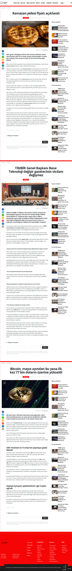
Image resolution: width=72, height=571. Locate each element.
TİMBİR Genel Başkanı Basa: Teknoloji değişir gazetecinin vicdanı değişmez (63, 92)
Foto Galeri (29, 542)
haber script (2, 569)
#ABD (12, 507)
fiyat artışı (25, 79)
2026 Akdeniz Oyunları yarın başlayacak (62, 55)
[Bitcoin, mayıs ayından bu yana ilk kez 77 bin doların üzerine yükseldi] (25, 394)
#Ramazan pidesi (10, 130)
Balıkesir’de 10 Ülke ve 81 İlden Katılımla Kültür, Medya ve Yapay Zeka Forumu (63, 148)
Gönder (45, 142)
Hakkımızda (3, 554)
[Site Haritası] (16, 549)
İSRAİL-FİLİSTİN (30, 3)
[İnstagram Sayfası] (6, 549)
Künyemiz (29, 553)
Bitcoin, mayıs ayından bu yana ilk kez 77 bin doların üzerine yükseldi (63, 48)
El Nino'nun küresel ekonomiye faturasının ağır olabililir (63, 72)
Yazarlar (29, 547)
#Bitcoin (8, 507)
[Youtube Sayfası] (9, 549)
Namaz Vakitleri (53, 549)
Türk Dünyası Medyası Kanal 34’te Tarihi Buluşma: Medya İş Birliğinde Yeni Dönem (63, 119)
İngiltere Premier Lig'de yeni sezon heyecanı (62, 35)
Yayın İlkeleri (3, 556)
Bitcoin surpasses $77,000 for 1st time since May (63, 41)
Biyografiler (64, 549)
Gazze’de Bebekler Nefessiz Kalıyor (63, 133)
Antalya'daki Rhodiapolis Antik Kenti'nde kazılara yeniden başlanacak (63, 28)
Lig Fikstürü (52, 552)
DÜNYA (38, 3)
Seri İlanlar (52, 557)
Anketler (63, 547)
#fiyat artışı (17, 130)
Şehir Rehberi (52, 559)
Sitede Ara (64, 545)
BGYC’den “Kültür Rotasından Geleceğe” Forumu (63, 127)
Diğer (62, 3)
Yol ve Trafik (52, 547)
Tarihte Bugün (53, 554)
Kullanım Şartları (16, 554)
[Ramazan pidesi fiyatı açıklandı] (25, 34)
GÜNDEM (48, 3)
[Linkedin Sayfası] (11, 549)
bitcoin (33, 423)
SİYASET (43, 3)
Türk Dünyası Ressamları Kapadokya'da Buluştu (62, 140)
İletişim (28, 555)
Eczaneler (52, 550)
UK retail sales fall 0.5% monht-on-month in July (63, 79)
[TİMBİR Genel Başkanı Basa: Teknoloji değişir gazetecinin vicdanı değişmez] (25, 194)
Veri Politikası (4, 557)
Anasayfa (3, 7)
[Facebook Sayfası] (1, 549)
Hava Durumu (53, 545)
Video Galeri (30, 545)
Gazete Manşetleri (54, 561)
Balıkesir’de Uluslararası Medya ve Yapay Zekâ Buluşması (63, 101)
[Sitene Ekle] (19, 549)
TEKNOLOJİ (39, 561)
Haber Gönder (15, 557)
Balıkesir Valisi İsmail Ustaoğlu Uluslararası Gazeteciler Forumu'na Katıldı (63, 110)
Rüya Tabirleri (65, 550)
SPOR (38, 557)
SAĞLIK (38, 559)
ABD (8, 447)
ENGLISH (22, 3)
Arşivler (28, 550)
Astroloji (64, 552)
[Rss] (14, 549)
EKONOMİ (55, 3)
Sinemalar (52, 556)
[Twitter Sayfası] (4, 549)
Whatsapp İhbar (15, 556)
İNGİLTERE (16, 3)
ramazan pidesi (10, 66)
